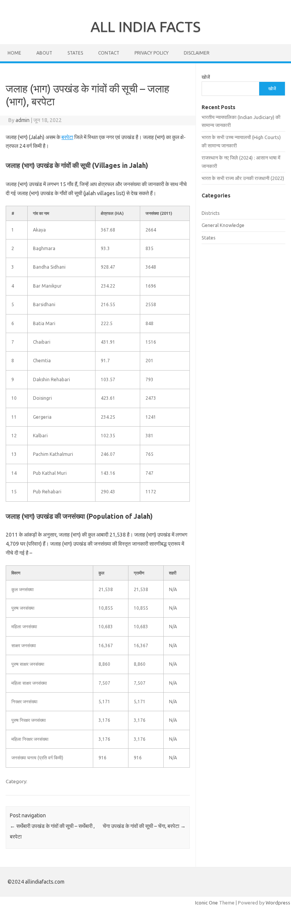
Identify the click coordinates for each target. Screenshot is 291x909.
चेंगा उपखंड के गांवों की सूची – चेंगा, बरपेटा (144, 826)
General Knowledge (223, 225)
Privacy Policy (152, 52)
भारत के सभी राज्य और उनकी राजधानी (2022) (243, 178)
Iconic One (206, 902)
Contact (108, 52)
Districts (211, 213)
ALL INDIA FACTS (145, 26)
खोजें (206, 77)
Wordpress (278, 902)
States (75, 52)
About (44, 52)
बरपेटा (67, 137)
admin (23, 120)
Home (14, 52)
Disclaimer (197, 52)
